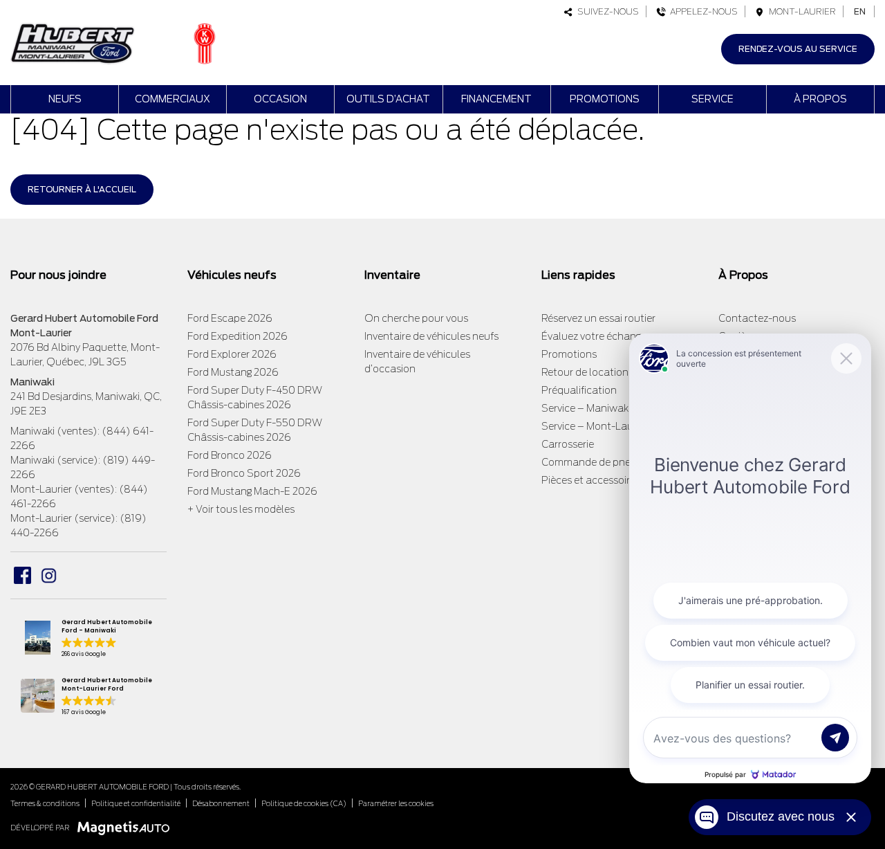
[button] (88, 639)
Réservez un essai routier (598, 318)
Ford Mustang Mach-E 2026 (252, 491)
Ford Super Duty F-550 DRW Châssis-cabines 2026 (254, 430)
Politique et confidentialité (135, 803)
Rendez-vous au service (797, 49)
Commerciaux (172, 98)
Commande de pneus (591, 462)
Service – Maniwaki (586, 408)
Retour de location (584, 372)
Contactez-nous (757, 318)
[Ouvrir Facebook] (22, 575)
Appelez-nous (702, 11)
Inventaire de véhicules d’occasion (417, 361)
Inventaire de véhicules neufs (431, 336)
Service (712, 98)
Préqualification (579, 390)
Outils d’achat (388, 98)
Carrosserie (567, 444)
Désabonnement (221, 803)
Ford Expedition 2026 (237, 336)
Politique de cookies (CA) (303, 803)
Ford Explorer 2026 (232, 354)
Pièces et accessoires (590, 480)
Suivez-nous (606, 11)
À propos (820, 98)
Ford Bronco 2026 (229, 455)
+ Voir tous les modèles (241, 509)
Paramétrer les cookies (396, 803)
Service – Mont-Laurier (594, 426)
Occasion (280, 98)
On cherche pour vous (416, 318)
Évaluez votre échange (593, 336)
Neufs (65, 98)
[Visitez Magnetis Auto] (126, 827)
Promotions (605, 98)
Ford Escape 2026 (229, 318)
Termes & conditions (45, 803)
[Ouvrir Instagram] (48, 575)
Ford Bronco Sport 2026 (244, 473)
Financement (496, 98)
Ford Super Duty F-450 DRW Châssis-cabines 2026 (254, 397)
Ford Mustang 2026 (233, 372)
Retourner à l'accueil (82, 189)
